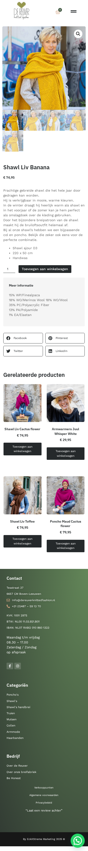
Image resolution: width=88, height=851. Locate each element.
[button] (78, 34)
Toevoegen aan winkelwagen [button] (22, 449)
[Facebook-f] (10, 666)
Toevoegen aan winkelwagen (45, 269)
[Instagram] (17, 666)
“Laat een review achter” (44, 810)
